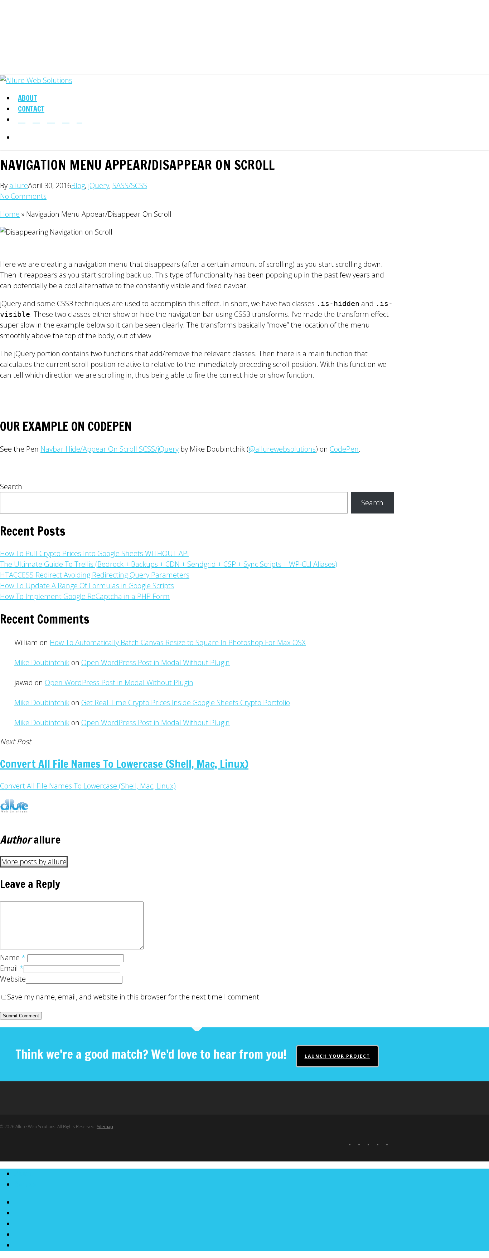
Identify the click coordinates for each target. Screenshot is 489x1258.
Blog (78, 185)
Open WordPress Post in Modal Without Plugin (155, 662)
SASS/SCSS (129, 185)
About (23, 1174)
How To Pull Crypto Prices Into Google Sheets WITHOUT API (94, 553)
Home (10, 214)
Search (11, 486)
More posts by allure (34, 861)
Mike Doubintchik (41, 662)
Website (13, 979)
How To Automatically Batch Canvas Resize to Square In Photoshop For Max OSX (178, 642)
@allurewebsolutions (282, 449)
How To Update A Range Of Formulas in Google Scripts (87, 585)
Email (12, 968)
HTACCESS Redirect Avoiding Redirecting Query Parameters (94, 575)
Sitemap (105, 1127)
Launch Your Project (337, 1056)
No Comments (23, 196)
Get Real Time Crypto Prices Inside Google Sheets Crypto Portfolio (185, 702)
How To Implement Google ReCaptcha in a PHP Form (85, 596)
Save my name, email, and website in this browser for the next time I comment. (134, 997)
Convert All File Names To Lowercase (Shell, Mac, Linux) (88, 786)
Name (12, 957)
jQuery (98, 185)
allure (18, 185)
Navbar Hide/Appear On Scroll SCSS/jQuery (109, 449)
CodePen (344, 449)
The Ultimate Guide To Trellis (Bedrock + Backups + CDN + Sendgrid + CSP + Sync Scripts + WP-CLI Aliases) (168, 564)
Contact (26, 1184)
